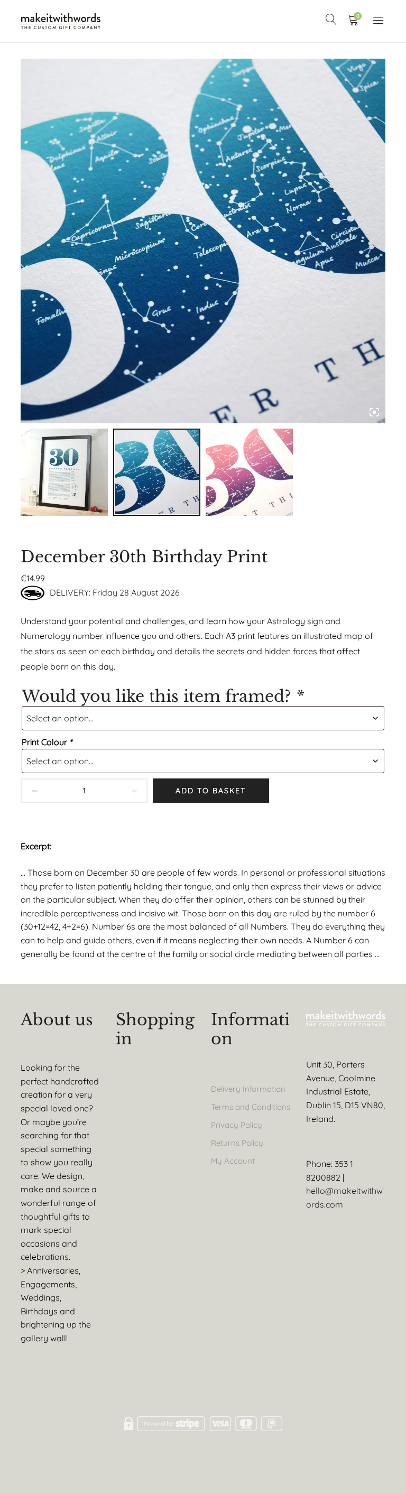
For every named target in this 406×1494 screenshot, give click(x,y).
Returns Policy (237, 1143)
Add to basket (211, 790)
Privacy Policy (236, 1125)
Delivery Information (248, 1089)
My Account (233, 1161)
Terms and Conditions (250, 1107)
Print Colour (47, 742)
